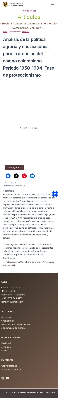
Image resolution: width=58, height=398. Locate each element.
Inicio (5, 32)
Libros (4, 350)
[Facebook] (2, 378)
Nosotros (6, 317)
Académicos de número (13, 328)
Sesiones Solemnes (11, 369)
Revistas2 (6, 343)
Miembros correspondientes (15, 324)
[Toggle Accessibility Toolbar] (55, 194)
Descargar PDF (14, 167)
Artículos (6, 347)
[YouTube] (7, 378)
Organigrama (8, 320)
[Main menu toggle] (52, 4)
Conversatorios (9, 365)
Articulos (25, 32)
